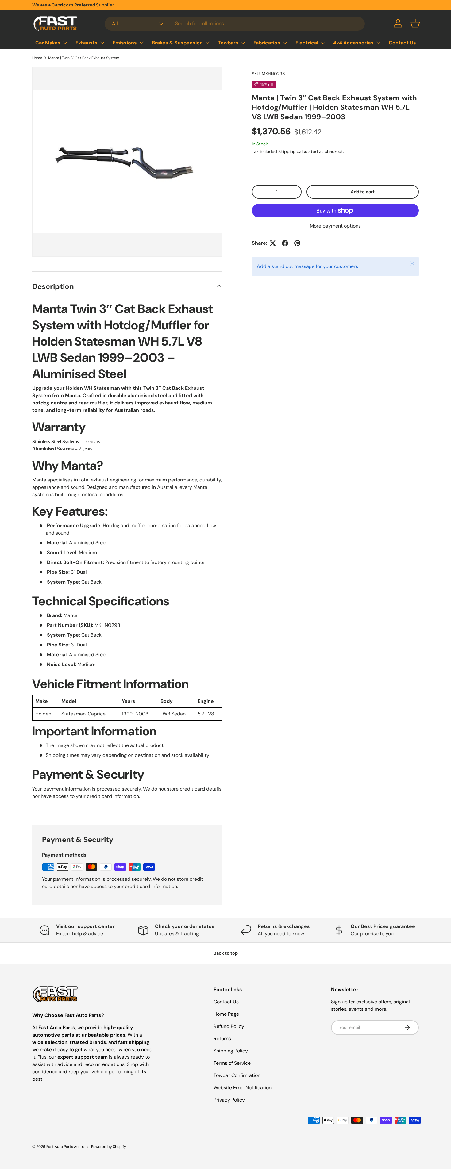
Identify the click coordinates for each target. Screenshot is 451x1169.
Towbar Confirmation (237, 1075)
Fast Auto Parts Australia (68, 1146)
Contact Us (402, 43)
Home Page (226, 1014)
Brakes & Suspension (177, 43)
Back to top (226, 953)
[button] (415, 23)
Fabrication (266, 43)
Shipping (286, 151)
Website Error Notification (243, 1087)
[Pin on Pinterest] (297, 243)
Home (37, 58)
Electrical (306, 43)
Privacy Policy (229, 1100)
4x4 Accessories (353, 43)
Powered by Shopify (108, 1146)
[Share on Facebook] (285, 243)
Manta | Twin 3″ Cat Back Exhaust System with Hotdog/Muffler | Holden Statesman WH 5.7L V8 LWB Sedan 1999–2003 (85, 58)
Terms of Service (232, 1063)
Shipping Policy (231, 1051)
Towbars (228, 43)
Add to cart (363, 191)
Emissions (125, 43)
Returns (222, 1038)
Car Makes (47, 43)
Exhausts (86, 43)
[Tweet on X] (273, 243)
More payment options (335, 226)
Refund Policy (229, 1026)
